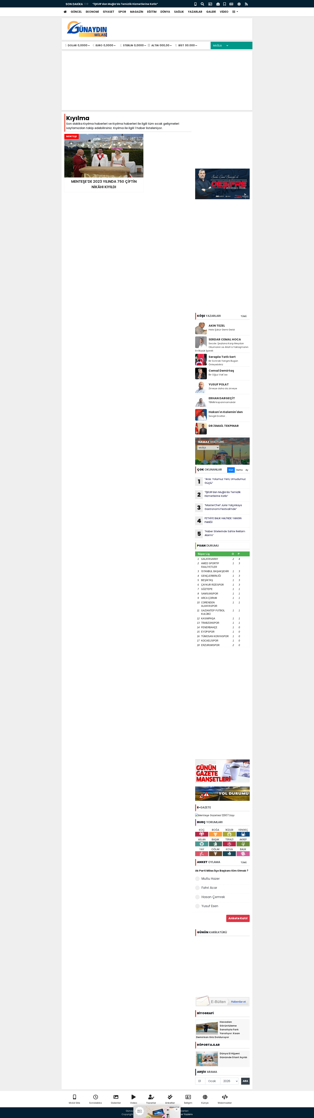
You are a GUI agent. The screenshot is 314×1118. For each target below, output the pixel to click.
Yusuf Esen (210, 906)
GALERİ (211, 12)
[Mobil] (195, 4)
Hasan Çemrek (213, 897)
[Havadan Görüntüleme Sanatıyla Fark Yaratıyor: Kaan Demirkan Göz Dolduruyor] (207, 1027)
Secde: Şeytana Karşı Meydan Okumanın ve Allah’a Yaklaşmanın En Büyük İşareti (221, 347)
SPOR (122, 12)
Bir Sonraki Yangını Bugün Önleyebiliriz (223, 362)
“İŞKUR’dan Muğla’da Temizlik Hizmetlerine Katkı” (125, 4)
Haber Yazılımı (184, 1114)
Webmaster (225, 1103)
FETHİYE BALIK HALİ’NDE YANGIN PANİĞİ (219, 520)
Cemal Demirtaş (221, 371)
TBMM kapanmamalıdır (222, 402)
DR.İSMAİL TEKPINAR (224, 426)
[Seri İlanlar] (225, 4)
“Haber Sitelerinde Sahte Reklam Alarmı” (221, 534)
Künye (205, 1103)
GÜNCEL (76, 12)
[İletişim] (210, 4)
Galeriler (116, 1103)
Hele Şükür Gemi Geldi (222, 329)
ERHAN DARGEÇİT (222, 398)
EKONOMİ (92, 12)
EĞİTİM (151, 12)
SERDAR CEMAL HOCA (225, 339)
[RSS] (246, 4)
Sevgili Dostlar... (218, 416)
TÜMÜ (244, 316)
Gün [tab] (231, 469)
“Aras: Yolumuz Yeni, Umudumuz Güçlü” (222, 481)
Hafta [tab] (239, 469)
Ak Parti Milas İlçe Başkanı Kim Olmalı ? (221, 870)
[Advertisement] (183, 29)
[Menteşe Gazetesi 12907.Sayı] (214, 815)
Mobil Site (74, 1103)
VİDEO (224, 12)
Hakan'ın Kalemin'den (226, 412)
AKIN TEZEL (217, 326)
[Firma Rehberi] (218, 4)
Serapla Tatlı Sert (222, 357)
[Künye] (239, 4)
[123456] (222, 965)
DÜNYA (165, 12)
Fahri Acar (209, 888)
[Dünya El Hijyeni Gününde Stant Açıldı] (207, 1058)
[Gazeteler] (231, 4)
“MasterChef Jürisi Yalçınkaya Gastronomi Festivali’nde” (219, 507)
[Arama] (202, 4)
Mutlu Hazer (211, 878)
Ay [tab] (246, 469)
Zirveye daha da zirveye (223, 388)
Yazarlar (151, 1103)
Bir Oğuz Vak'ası (218, 374)
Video (133, 1103)
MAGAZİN (136, 12)
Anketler (170, 1103)
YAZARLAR (195, 12)
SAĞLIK (179, 12)
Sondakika (95, 1103)
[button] (235, 12)
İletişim (188, 1103)
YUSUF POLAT (219, 384)
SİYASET (108, 12)
